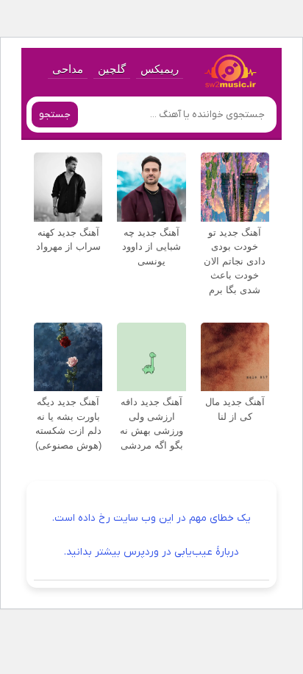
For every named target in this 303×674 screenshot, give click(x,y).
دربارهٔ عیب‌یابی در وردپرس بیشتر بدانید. (151, 552)
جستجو (55, 114)
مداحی (67, 69)
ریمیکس (159, 69)
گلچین (112, 69)
